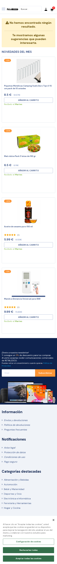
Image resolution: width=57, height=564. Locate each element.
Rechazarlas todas (28, 550)
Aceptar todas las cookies (28, 558)
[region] (28, 540)
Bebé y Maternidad (14, 489)
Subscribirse (45, 373)
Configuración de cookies (28, 541)
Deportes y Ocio (13, 493)
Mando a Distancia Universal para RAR (22, 299)
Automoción (10, 484)
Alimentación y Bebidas (16, 479)
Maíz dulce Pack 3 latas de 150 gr (20, 156)
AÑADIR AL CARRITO (28, 100)
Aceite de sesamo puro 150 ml (18, 226)
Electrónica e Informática (17, 498)
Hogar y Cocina (12, 507)
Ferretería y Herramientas (17, 503)
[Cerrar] (53, 520)
